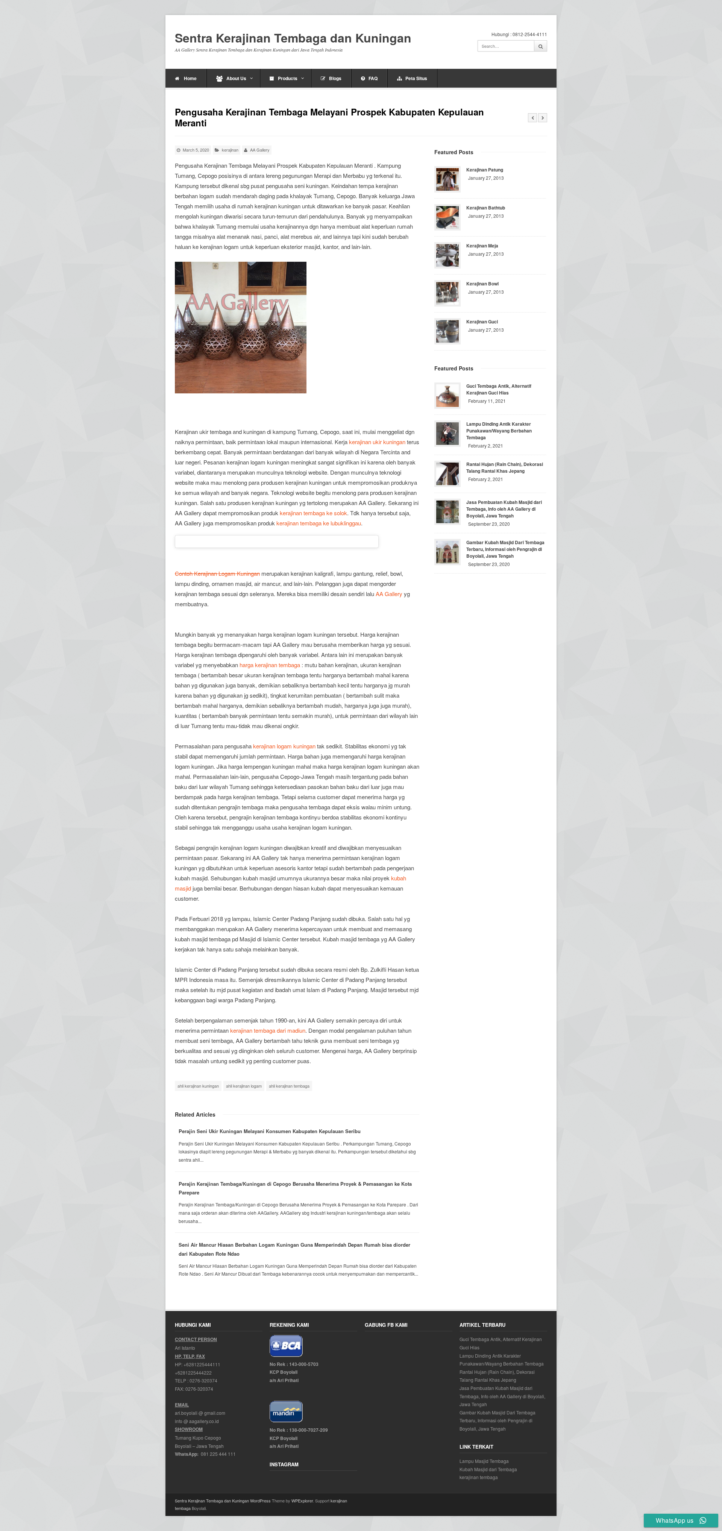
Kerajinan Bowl (482, 283)
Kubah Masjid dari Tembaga (488, 1469)
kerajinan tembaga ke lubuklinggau (318, 523)
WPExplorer (302, 1501)
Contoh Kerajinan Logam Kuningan (217, 573)
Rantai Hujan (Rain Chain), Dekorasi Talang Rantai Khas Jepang (504, 467)
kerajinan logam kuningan (284, 746)
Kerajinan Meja (482, 245)
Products (287, 78)
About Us (236, 78)
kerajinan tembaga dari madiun (267, 1030)
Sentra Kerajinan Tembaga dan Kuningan (293, 38)
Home (190, 78)
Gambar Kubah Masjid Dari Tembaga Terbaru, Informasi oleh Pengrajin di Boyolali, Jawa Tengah (505, 549)
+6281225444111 (202, 1364)
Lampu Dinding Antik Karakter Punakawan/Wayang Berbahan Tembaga (499, 430)
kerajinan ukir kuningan (377, 442)
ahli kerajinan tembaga (289, 1086)
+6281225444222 (193, 1372)
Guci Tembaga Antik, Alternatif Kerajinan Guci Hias (498, 389)
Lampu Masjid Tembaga (484, 1461)
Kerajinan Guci (482, 321)
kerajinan (230, 150)
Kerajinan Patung (484, 169)
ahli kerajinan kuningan (198, 1086)
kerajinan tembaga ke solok (313, 513)
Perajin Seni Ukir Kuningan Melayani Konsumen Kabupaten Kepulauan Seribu (270, 1131)
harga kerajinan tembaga (270, 665)
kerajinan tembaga (479, 1477)
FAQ (373, 78)
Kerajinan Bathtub (485, 207)
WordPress (260, 1501)
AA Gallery (389, 594)
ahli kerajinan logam (244, 1086)
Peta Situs (416, 78)
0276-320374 (203, 1380)
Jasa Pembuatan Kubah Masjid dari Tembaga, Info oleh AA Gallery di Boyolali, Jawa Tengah (504, 509)
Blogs (335, 78)
